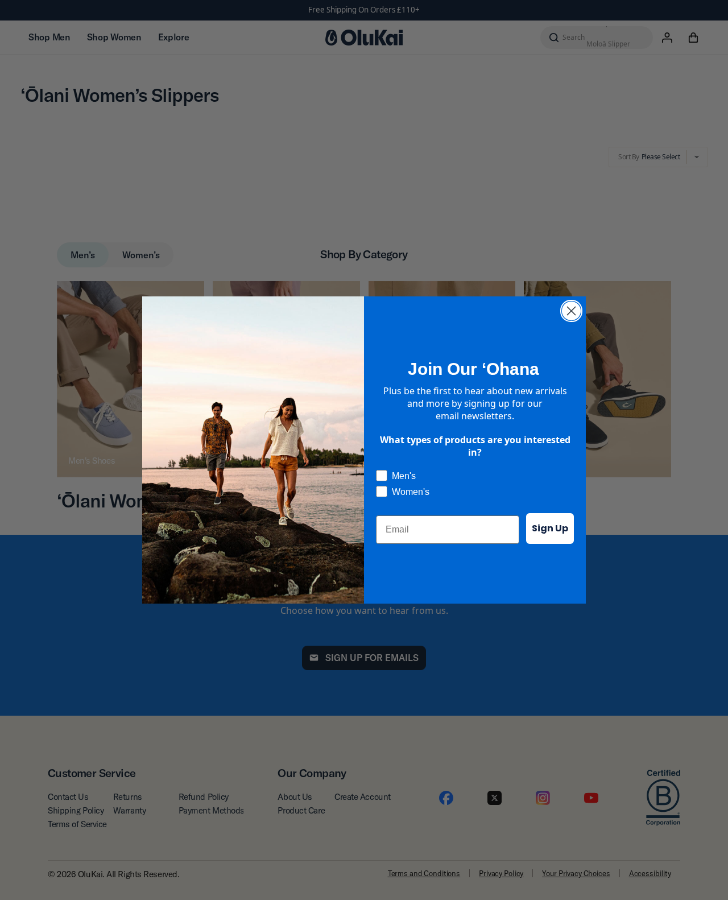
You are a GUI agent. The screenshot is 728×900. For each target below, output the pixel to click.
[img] (571, 311)
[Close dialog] (571, 311)
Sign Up (550, 528)
